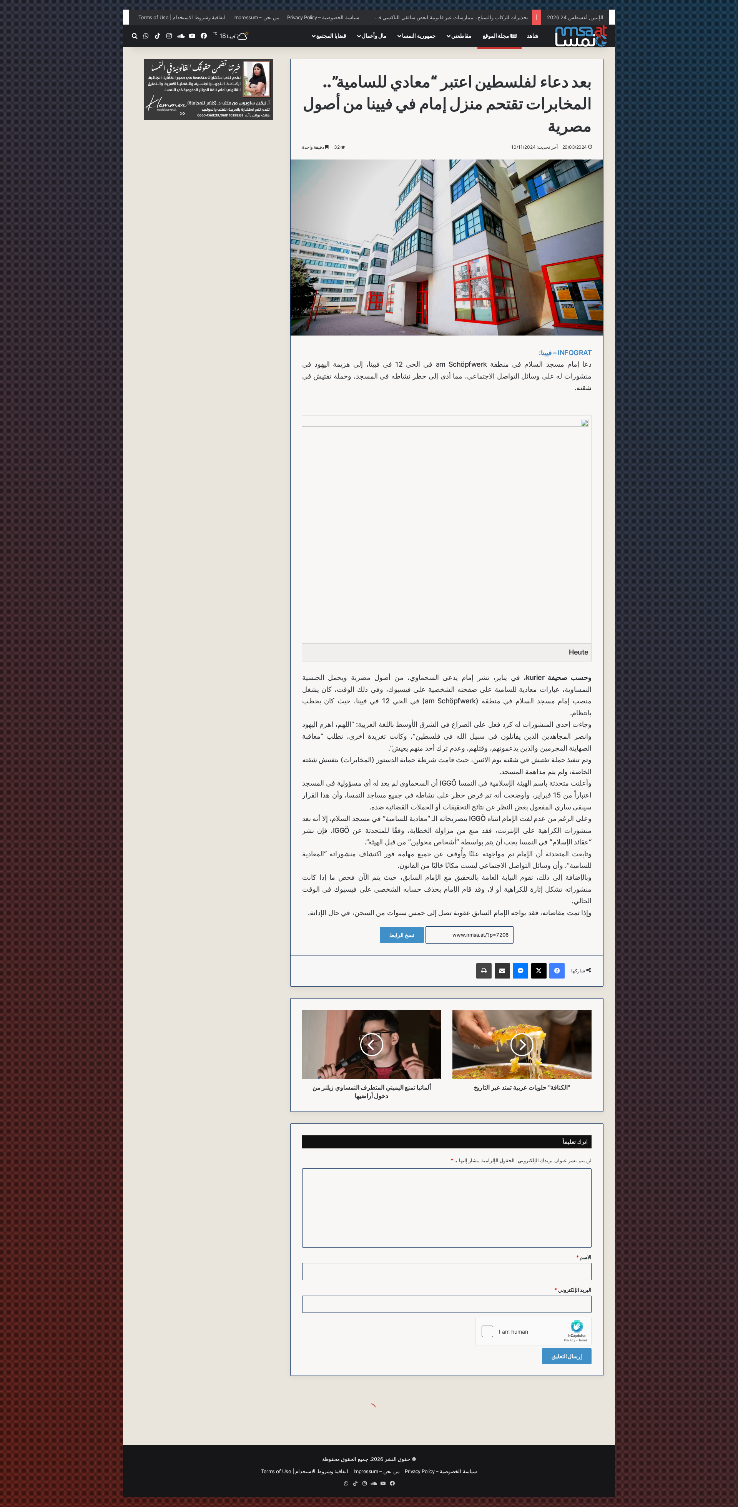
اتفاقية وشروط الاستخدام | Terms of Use (182, 17)
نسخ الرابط (401, 935)
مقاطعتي (461, 35)
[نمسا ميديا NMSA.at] (580, 36)
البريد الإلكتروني (573, 1290)
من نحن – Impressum (256, 17)
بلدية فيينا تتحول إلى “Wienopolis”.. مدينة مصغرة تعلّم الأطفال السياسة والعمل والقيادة (437, 17)
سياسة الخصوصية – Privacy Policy (323, 17)
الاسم (584, 1257)
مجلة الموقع (496, 35)
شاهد (533, 35)
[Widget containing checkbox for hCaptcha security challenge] (533, 1331)
